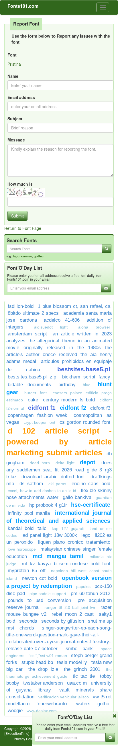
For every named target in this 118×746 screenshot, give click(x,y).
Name (12, 76)
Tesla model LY (72, 662)
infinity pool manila (29, 513)
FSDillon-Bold (21, 306)
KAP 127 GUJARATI (68, 528)
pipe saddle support (48, 593)
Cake (33, 400)
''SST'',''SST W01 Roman (48, 655)
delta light (65, 463)
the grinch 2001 (82, 669)
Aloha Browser (94, 327)
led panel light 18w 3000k (49, 535)
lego (16, 256)
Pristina (14, 64)
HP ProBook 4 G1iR (48, 505)
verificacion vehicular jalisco (63, 697)
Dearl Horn (40, 463)
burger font (35, 393)
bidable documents (29, 384)
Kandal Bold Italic (27, 528)
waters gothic (93, 703)
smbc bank (79, 648)
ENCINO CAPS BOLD (91, 483)
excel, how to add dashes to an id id (42, 490)
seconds (28, 621)
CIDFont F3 (100, 408)
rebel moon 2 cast (72, 614)
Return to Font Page (22, 228)
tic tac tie (84, 676)
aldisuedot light (51, 327)
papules (83, 586)
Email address (21, 97)
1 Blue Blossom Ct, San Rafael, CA (74, 306)
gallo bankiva (77, 497)
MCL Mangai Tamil (58, 556)
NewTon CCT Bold (39, 578)
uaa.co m (77, 683)
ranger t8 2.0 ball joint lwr (69, 607)
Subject (14, 118)
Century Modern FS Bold (69, 400)
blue (87, 384)
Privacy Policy (25, 738)
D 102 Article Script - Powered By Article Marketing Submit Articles (59, 442)
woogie (15, 710)
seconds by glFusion (62, 621)
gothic (39, 256)
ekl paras (57, 483)
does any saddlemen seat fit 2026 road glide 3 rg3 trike (59, 469)
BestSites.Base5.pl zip (32, 377)
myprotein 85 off (27, 570)
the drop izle (43, 669)
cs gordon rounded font (85, 422)
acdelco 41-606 (62, 320)
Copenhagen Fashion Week (37, 415)
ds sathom (31, 483)
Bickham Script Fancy (86, 377)
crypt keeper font (39, 422)
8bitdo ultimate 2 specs (33, 313)
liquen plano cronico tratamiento (74, 542)
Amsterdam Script (27, 334)
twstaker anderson (43, 683)
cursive (26, 256)
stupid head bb (37, 662)
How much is (20, 184)
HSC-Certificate (90, 505)
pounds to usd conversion (39, 600)
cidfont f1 (42, 407)
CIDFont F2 (73, 408)
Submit (17, 216)
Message (16, 140)
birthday (67, 384)
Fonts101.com (22, 6)
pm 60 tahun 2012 (90, 593)
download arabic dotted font (53, 476)
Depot (89, 462)
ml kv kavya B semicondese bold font (66, 563)
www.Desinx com (42, 710)
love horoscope (22, 549)
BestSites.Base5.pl (83, 369)
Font (12, 55)
